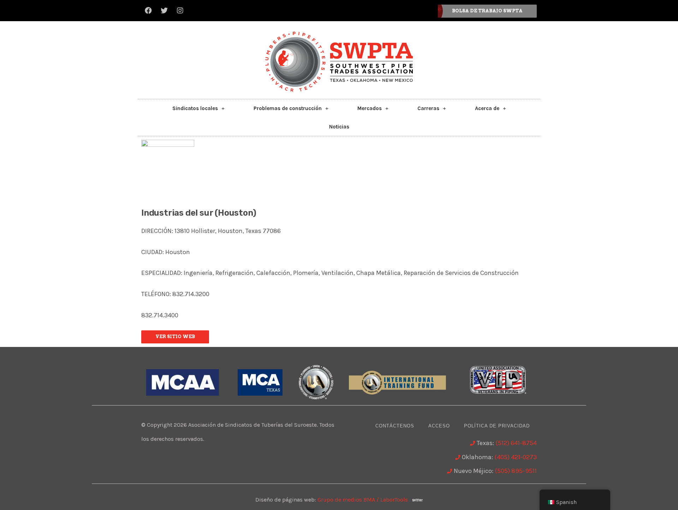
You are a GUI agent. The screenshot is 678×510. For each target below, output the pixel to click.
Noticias (339, 127)
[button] (487, 11)
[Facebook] (148, 11)
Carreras (428, 108)
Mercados (369, 108)
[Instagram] (180, 11)
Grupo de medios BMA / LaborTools (364, 499)
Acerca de (487, 108)
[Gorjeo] (164, 11)
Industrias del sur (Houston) (198, 213)
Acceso (439, 425)
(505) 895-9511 (516, 471)
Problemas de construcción (288, 108)
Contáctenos (394, 425)
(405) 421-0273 (515, 457)
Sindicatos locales (195, 108)
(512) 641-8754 (516, 443)
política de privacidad (497, 425)
